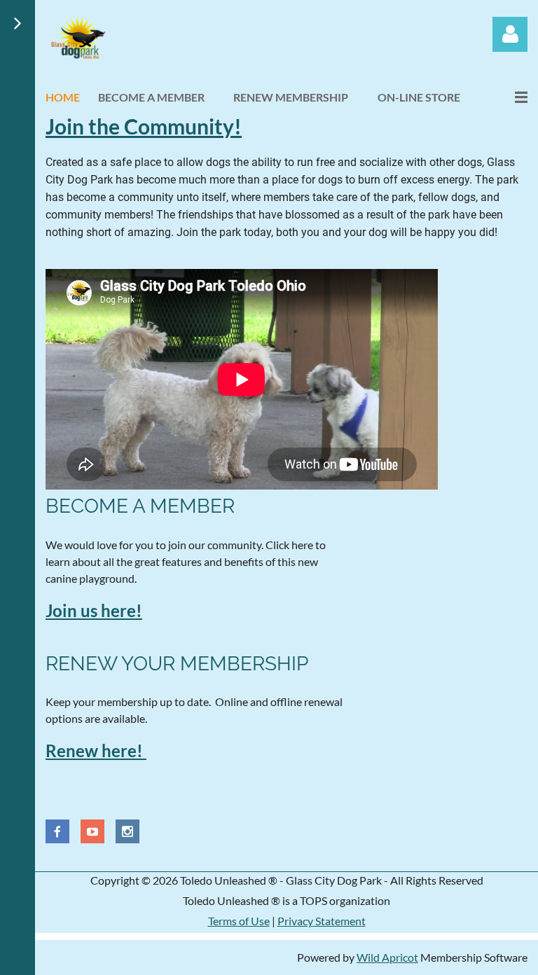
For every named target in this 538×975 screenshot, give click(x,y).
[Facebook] (57, 831)
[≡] (506, 97)
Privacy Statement (321, 920)
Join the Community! (144, 126)
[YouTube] (92, 831)
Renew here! (96, 750)
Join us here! (94, 610)
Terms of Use (239, 920)
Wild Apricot (387, 957)
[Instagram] (127, 831)
